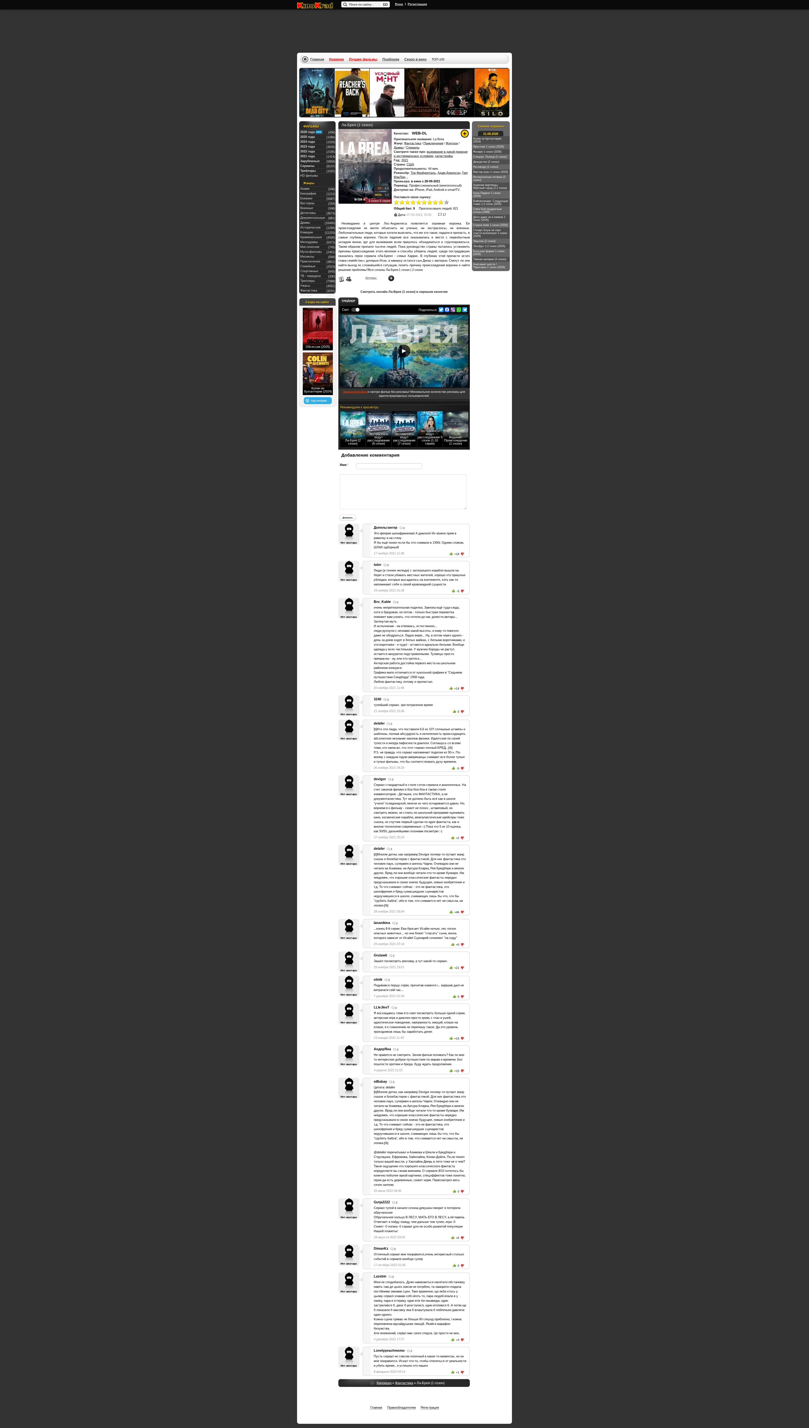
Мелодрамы (309, 242)
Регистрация (417, 4)
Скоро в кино (415, 59)
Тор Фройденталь (423, 173)
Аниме (304, 188)
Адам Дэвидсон (449, 173)
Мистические (309, 247)
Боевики (306, 198)
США (410, 164)
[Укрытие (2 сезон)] (492, 93)
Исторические (310, 227)
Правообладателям (401, 1407)
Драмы (399, 147)
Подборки (390, 59)
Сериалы (412, 147)
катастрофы (444, 156)
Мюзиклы (307, 256)
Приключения (433, 143)
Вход (399, 4)
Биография (308, 193)
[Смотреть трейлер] (404, 351)
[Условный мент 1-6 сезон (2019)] (387, 93)
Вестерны (307, 203)
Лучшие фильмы (363, 59)
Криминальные (311, 237)
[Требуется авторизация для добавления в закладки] (465, 134)
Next (503, 92)
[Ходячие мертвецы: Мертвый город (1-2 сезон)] (317, 93)
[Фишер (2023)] (457, 93)
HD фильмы (309, 175)
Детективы (308, 213)
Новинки (336, 59)
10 (446, 202)
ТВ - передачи (310, 276)
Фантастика (412, 143)
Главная (317, 59)
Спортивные (309, 271)
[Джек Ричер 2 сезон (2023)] (352, 93)
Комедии (306, 232)
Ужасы (305, 285)
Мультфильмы (311, 251)
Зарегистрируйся (355, 391)
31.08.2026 (490, 134)
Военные (306, 208)
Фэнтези (452, 143)
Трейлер (348, 301)
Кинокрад (384, 1383)
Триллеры (307, 280)
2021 (404, 160)
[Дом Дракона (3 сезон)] (422, 93)
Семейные (307, 266)
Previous (306, 92)
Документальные (312, 217)
